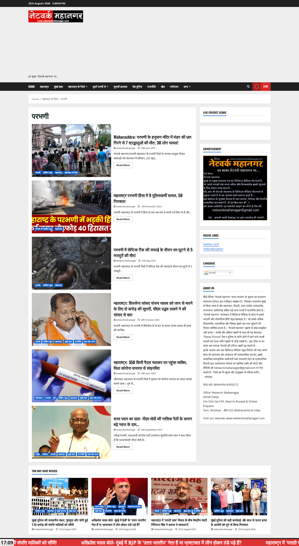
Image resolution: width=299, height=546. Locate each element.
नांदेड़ (37, 454)
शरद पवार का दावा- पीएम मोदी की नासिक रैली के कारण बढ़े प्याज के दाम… (71, 432)
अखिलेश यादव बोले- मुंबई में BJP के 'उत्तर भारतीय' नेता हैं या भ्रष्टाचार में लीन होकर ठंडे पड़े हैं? (121, 542)
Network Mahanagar (126, 260)
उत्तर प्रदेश (99, 506)
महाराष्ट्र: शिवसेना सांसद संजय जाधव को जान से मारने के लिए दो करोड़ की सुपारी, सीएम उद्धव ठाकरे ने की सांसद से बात (71, 319)
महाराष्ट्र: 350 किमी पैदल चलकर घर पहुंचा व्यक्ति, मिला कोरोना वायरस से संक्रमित (71, 375)
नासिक (45, 454)
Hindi (212, 272)
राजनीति (151, 86)
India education (213, 249)
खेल (163, 86)
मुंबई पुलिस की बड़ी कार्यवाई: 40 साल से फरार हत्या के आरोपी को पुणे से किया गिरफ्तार (239, 522)
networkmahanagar (125, 148)
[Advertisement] (148, 48)
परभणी (37, 172)
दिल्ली (157, 510)
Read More (124, 165)
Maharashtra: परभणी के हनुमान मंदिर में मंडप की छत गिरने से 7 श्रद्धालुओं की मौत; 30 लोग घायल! (71, 150)
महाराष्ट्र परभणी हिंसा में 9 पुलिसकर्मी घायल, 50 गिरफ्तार (71, 206)
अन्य (186, 86)
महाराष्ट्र (44, 86)
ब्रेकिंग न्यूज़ (47, 172)
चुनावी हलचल (120, 86)
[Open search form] (248, 86)
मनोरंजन (174, 86)
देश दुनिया (137, 86)
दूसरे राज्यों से (99, 86)
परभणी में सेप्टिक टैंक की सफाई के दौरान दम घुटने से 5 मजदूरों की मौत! (71, 263)
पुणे (54, 397)
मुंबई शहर (58, 86)
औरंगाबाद (39, 397)
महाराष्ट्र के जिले (76, 86)
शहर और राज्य (89, 341)
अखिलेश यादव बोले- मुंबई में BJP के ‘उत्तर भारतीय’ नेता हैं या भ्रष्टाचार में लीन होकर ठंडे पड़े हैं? (119, 522)
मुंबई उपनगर (61, 510)
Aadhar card (211, 244)
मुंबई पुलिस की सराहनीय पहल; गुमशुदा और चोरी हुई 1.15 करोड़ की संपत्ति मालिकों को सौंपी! (60, 522)
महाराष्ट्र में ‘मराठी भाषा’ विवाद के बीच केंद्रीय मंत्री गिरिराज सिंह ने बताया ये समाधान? (179, 522)
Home (31, 86)
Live (265, 86)
